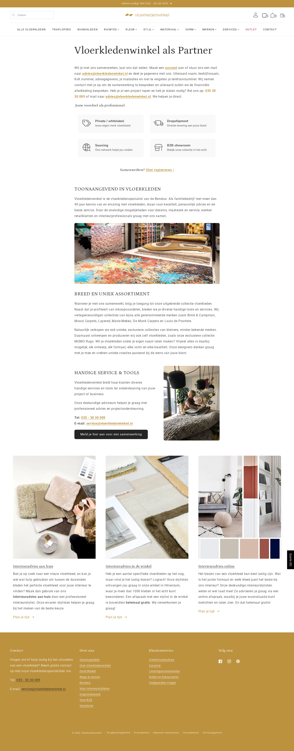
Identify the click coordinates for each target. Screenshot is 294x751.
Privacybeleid (141, 732)
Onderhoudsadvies (161, 659)
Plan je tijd (21, 617)
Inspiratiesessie (90, 694)
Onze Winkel (88, 671)
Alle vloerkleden (31, 29)
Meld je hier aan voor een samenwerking (111, 434)
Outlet (251, 29)
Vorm (189, 29)
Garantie (155, 665)
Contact (270, 29)
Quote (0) (290, 559)
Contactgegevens (212, 732)
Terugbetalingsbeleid (118, 732)
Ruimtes (110, 29)
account (171, 68)
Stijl (147, 29)
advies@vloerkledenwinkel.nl (105, 73)
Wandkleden (87, 29)
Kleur (130, 29)
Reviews (85, 682)
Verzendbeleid (191, 732)
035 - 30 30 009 (93, 418)
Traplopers (61, 29)
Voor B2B (86, 700)
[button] (282, 15)
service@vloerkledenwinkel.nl (109, 423)
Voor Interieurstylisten (95, 688)
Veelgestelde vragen (162, 682)
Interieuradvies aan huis (33, 566)
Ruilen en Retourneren (164, 677)
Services (230, 29)
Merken (208, 29)
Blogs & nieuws (90, 677)
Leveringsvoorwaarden (164, 671)
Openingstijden (90, 659)
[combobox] (32, 15)
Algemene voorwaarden (166, 732)
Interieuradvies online (216, 566)
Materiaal (168, 29)
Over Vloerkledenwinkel (95, 665)
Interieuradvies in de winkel (129, 566)
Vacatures (86, 705)
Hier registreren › (160, 170)
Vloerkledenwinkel (91, 733)
